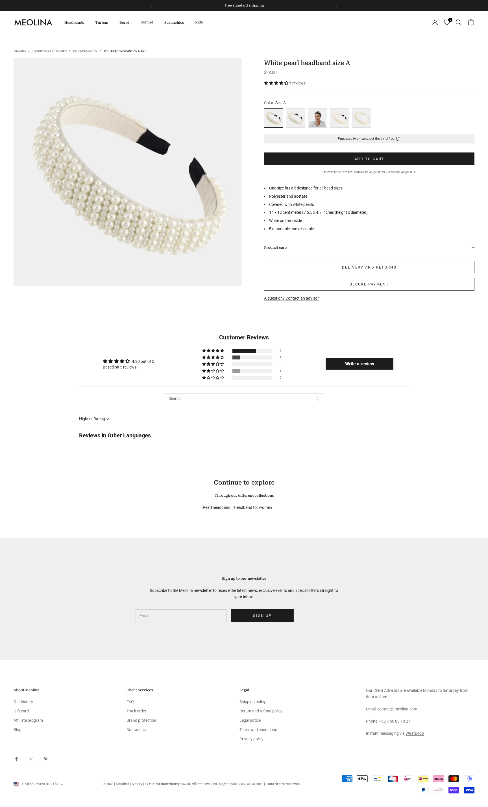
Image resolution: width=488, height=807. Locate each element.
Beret (124, 23)
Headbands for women (49, 50)
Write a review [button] (359, 364)
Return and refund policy (260, 711)
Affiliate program (28, 720)
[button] (276, 83)
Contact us (136, 729)
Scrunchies (174, 23)
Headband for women (253, 507)
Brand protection (141, 720)
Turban (101, 23)
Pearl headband (85, 50)
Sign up (262, 616)
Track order (136, 711)
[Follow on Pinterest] (46, 759)
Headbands (74, 23)
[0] (447, 22)
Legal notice (250, 720)
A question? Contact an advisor (291, 298)
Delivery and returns (369, 267)
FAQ (130, 701)
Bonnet (146, 22)
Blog (17, 729)
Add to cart (369, 158)
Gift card (21, 711)
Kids (199, 22)
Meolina (20, 50)
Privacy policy (251, 739)
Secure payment (369, 284)
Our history (23, 701)
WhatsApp (415, 733)
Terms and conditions (258, 729)
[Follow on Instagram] (31, 759)
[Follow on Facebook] (16, 759)
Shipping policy (252, 701)
